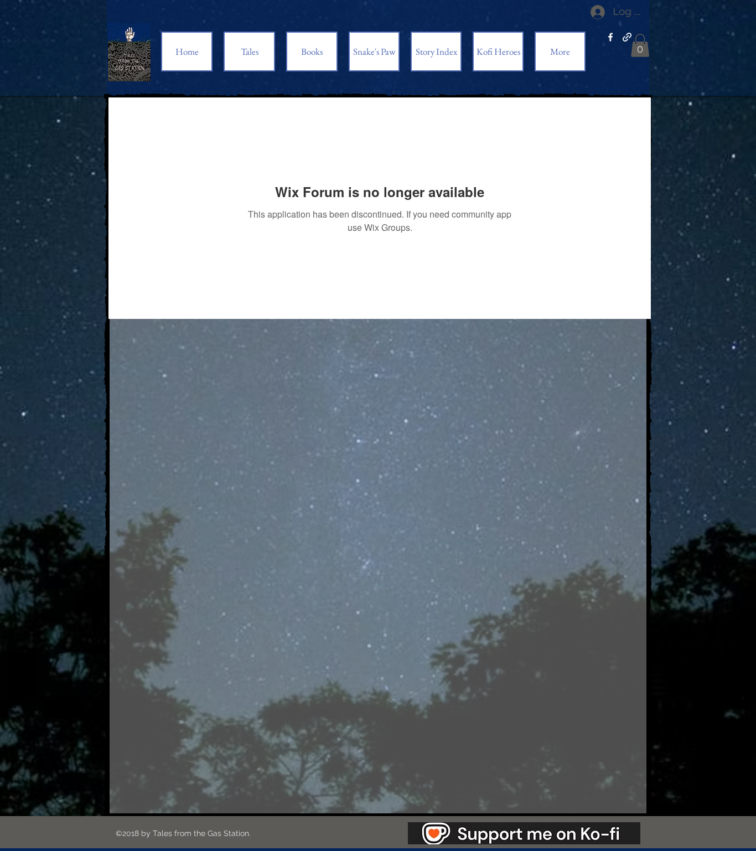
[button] (640, 45)
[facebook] (610, 37)
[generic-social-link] (627, 37)
